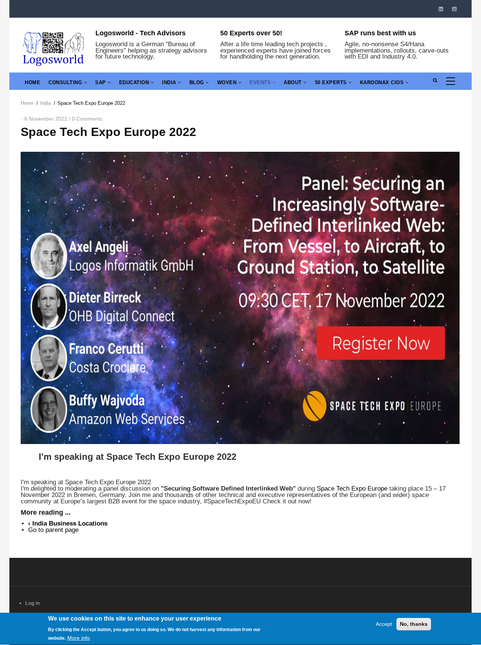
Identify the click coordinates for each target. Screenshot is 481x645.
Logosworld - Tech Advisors (140, 33)
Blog (197, 82)
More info (78, 638)
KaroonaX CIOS (382, 82)
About (293, 82)
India (170, 82)
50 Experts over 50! (251, 33)
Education (135, 82)
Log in (32, 603)
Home (32, 82)
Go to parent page (53, 529)
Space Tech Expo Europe (352, 488)
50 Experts (332, 82)
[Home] (53, 48)
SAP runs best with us (380, 33)
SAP (101, 82)
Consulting (66, 82)
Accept (384, 624)
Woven (227, 82)
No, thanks (414, 624)
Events (261, 82)
